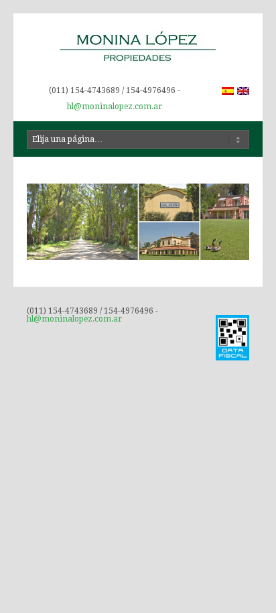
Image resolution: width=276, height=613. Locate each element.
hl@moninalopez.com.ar (114, 106)
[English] (243, 91)
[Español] (228, 91)
